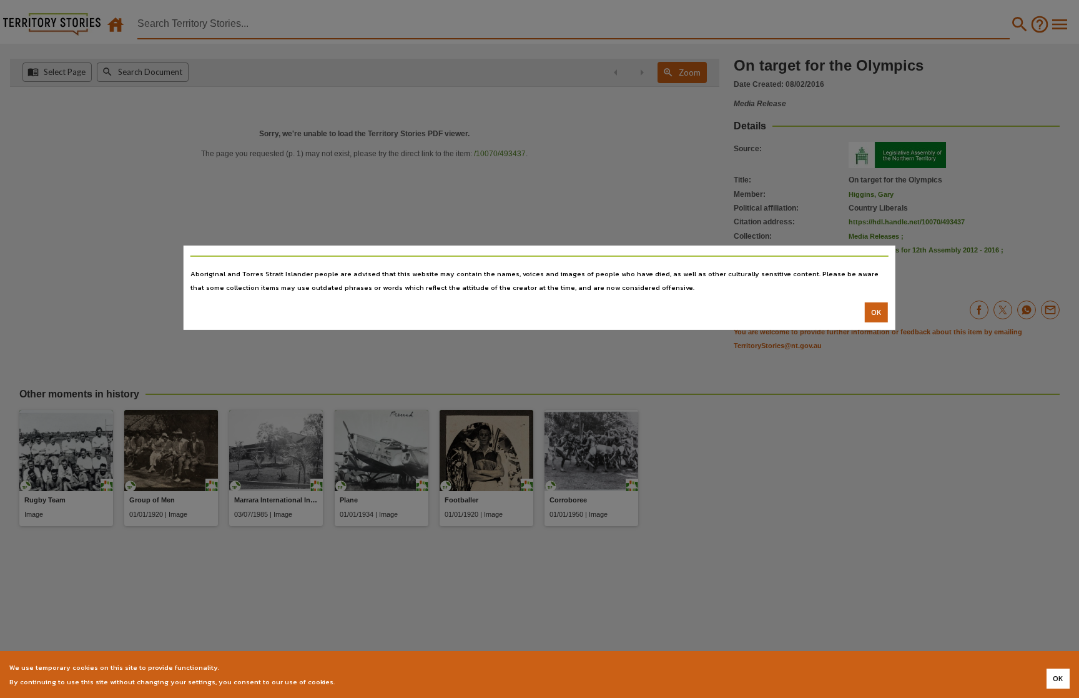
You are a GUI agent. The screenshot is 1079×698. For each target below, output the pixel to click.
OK (876, 312)
